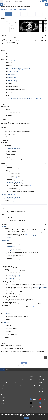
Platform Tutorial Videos (43, 379)
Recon (2, 391)
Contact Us (41, 391)
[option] (12, 26)
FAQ (40, 376)
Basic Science (4, 403)
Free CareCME (33, 385)
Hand (2, 394)
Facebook (34, 399)
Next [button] (46, 26)
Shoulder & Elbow (4, 382)
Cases (21, 382)
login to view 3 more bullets (15, 96)
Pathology (3, 400)
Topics (21, 385)
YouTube (44, 399)
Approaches (13, 403)
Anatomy (3, 406)
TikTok (33, 406)
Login (45, 1)
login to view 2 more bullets (15, 90)
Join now (39, 1)
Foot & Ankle (3, 397)
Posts (21, 391)
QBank (21, 379)
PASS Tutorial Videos (43, 382)
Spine (2, 379)
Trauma (2, 376)
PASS (31, 379)
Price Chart (32, 388)
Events (21, 397)
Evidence (22, 388)
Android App (41, 388)
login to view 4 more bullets (15, 87)
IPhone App (41, 385)
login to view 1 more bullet (15, 54)
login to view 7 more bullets (15, 93)
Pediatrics (3, 388)
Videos (21, 394)
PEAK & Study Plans (34, 376)
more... (2, 409)
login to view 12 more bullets (16, 238)
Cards (21, 376)
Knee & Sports (4, 385)
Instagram (44, 406)
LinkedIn (43, 403)
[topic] (13, 266)
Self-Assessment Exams (34, 382)
